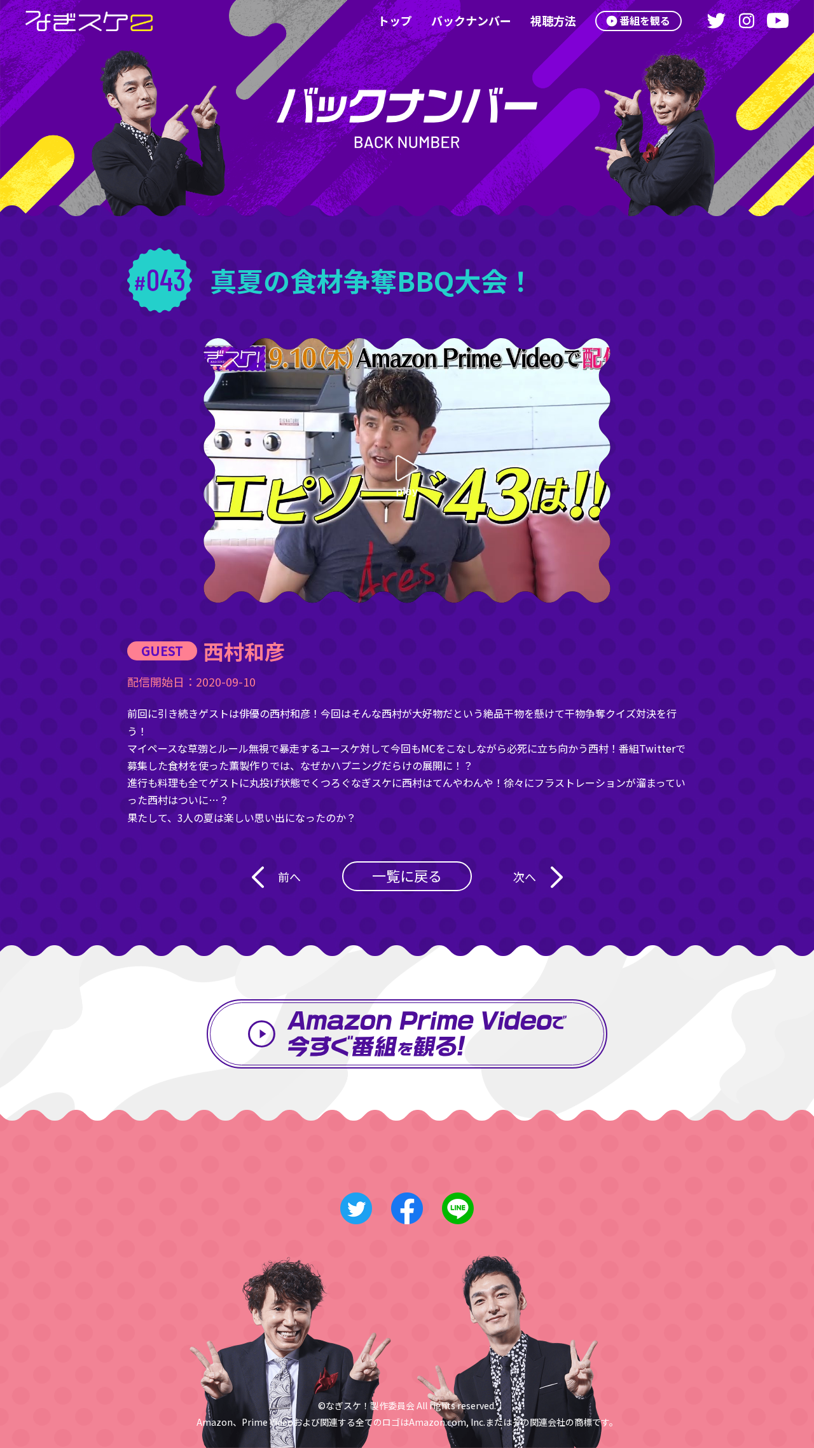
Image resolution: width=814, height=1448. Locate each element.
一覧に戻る (407, 875)
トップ (395, 20)
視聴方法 (553, 20)
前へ (289, 876)
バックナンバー (471, 20)
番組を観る (644, 20)
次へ (524, 876)
